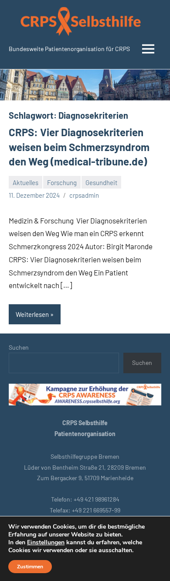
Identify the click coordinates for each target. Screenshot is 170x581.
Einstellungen (46, 543)
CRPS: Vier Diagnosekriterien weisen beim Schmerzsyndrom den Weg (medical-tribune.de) (79, 147)
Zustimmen (30, 566)
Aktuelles (25, 182)
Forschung (62, 182)
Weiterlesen (32, 314)
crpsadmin (84, 195)
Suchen (19, 347)
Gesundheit (101, 182)
